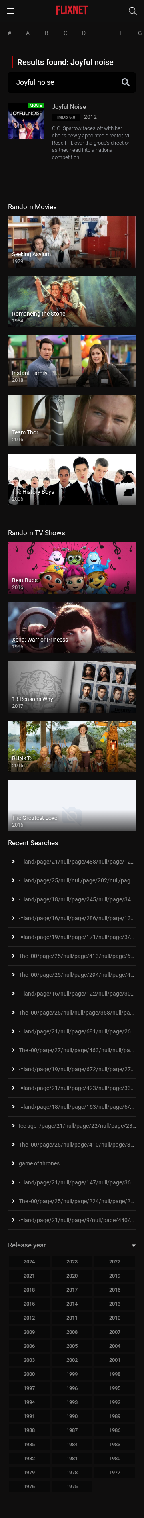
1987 (72, 1430)
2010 (114, 1318)
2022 (114, 1262)
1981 (72, 1458)
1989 (114, 1416)
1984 (72, 1444)
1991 (29, 1416)
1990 (72, 1416)
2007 (114, 1332)
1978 (72, 1472)
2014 (72, 1304)
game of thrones (39, 1163)
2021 (29, 1276)
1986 (114, 1430)
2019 (114, 1276)
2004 (114, 1346)
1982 (29, 1458)
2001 (114, 1360)
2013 (114, 1304)
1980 (114, 1458)
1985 (29, 1444)
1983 (114, 1444)
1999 (72, 1374)
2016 (114, 1290)
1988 (29, 1430)
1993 (72, 1402)
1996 (72, 1388)
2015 (29, 1304)
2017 (72, 1290)
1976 (29, 1486)
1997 (29, 1388)
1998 (114, 1374)
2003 (29, 1360)
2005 (72, 1346)
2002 (72, 1360)
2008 (72, 1332)
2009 (29, 1332)
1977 (114, 1472)
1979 (29, 1472)
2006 (29, 1346)
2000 (29, 1374)
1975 (72, 1486)
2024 (29, 1262)
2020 (72, 1276)
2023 (72, 1262)
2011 (72, 1318)
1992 (114, 1402)
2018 (29, 1290)
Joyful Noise (69, 106)
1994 (29, 1402)
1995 (114, 1388)
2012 (29, 1318)
